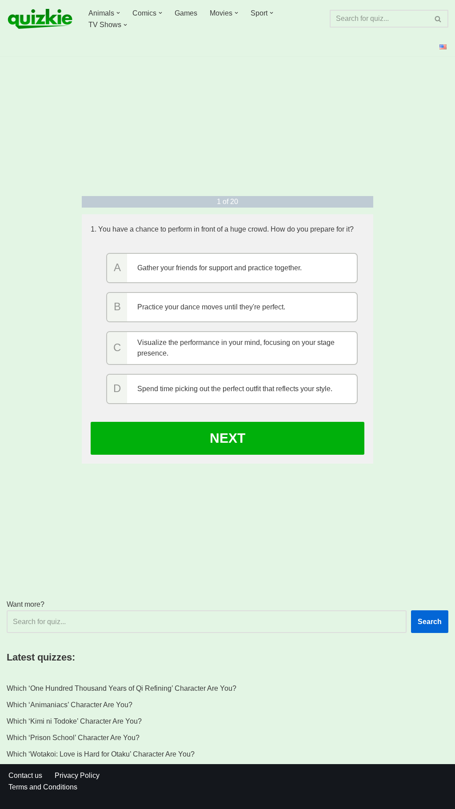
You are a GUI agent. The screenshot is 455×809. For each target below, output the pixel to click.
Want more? (25, 604)
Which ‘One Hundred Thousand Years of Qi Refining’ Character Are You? (121, 688)
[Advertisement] (228, 125)
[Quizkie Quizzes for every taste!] (40, 19)
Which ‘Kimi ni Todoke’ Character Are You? (74, 721)
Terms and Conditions (42, 787)
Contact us (25, 775)
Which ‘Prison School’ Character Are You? (73, 737)
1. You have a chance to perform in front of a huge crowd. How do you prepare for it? (222, 229)
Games (186, 13)
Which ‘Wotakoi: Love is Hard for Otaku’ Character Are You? (101, 754)
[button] (118, 13)
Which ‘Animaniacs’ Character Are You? (69, 705)
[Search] (438, 19)
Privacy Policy (77, 775)
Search (430, 621)
